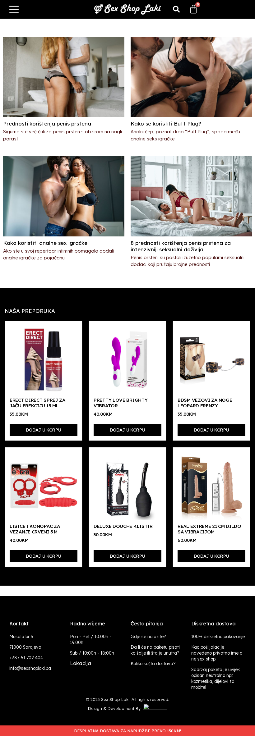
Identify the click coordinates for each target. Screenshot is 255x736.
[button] (176, 9)
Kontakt (19, 623)
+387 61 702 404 (26, 658)
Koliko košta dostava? (153, 663)
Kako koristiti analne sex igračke (45, 243)
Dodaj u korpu (43, 430)
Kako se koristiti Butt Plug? (166, 123)
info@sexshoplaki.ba (30, 668)
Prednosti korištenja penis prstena (47, 123)
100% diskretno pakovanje (218, 636)
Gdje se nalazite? (148, 636)
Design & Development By (115, 708)
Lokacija (80, 663)
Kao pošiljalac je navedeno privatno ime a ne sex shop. (217, 653)
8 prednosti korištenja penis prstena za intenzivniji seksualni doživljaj (181, 246)
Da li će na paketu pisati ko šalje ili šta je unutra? (155, 650)
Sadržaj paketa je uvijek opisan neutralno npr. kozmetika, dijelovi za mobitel (215, 678)
